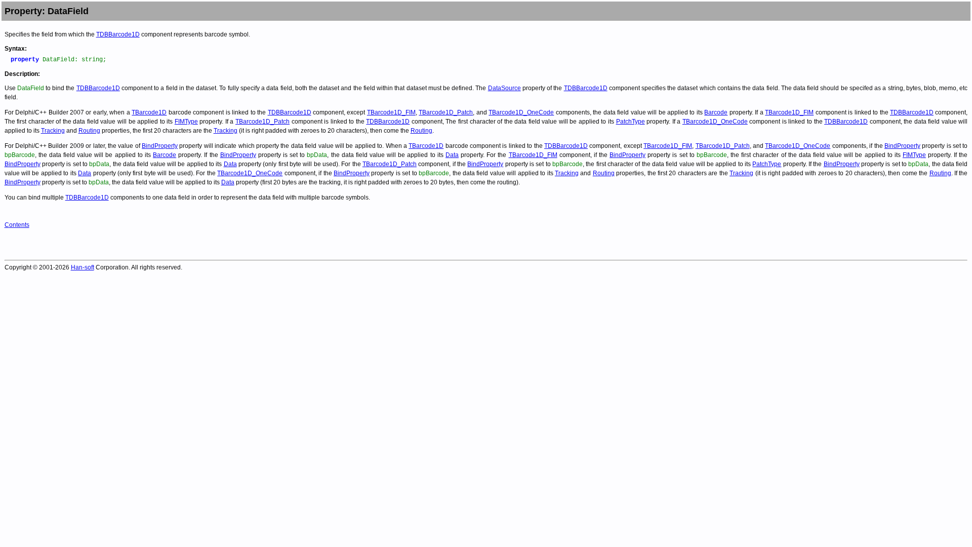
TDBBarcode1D (118, 34)
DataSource (504, 88)
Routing (89, 130)
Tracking (53, 130)
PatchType (630, 121)
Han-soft (82, 267)
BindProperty (160, 145)
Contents (17, 224)
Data (452, 155)
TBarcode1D (149, 112)
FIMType (186, 121)
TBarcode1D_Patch (446, 112)
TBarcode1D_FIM (391, 112)
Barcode (715, 112)
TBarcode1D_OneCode (521, 112)
